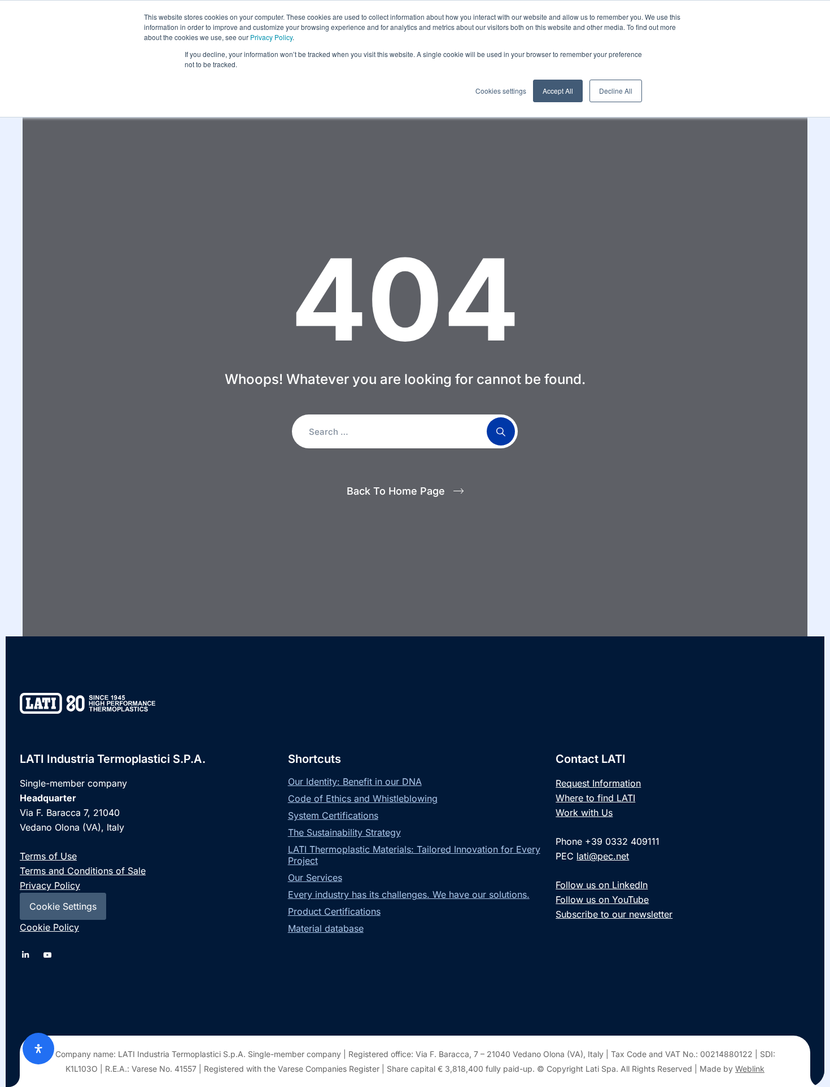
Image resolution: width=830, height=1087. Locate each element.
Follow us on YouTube (602, 899)
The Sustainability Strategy (344, 832)
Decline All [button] (615, 90)
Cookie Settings (63, 906)
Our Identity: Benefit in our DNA (355, 781)
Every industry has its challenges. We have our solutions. (409, 894)
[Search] (501, 431)
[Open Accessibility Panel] (38, 1048)
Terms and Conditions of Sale (83, 870)
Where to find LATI (595, 798)
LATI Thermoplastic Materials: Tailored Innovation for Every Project (414, 855)
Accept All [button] (558, 90)
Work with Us (584, 812)
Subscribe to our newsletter (614, 914)
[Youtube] (48, 955)
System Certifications (333, 815)
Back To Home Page (396, 491)
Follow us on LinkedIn (602, 884)
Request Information (598, 783)
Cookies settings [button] (500, 90)
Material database (326, 928)
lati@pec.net (602, 856)
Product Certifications (334, 911)
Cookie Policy (49, 927)
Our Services (315, 877)
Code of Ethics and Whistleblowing (363, 798)
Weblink (750, 1068)
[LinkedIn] (25, 955)
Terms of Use (48, 856)
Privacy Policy (271, 37)
